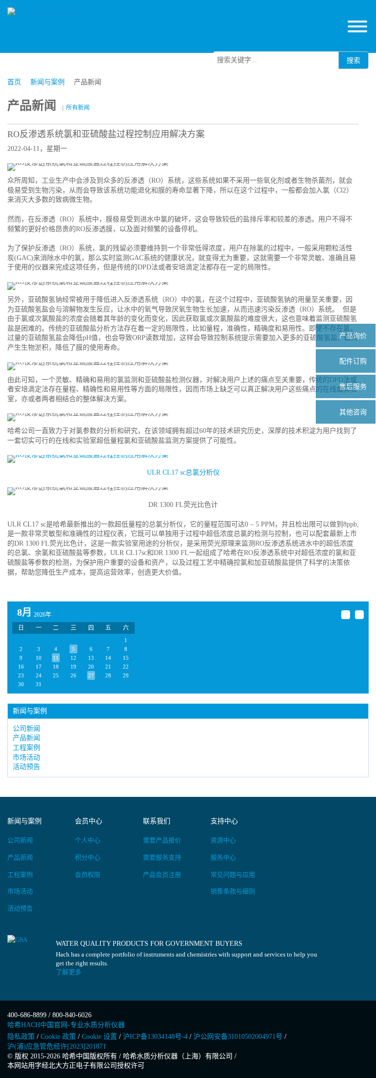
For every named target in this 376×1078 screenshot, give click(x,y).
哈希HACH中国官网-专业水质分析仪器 (66, 1025)
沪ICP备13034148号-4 (155, 1036)
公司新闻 (26, 728)
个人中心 (87, 840)
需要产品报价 (162, 840)
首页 (14, 82)
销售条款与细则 (233, 891)
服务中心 (223, 857)
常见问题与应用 (233, 874)
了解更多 (68, 972)
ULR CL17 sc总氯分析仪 (183, 472)
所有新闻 (78, 107)
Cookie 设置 (99, 1036)
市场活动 (26, 757)
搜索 (353, 60)
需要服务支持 (162, 857)
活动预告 (26, 766)
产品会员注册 (162, 874)
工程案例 (26, 747)
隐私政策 (21, 1036)
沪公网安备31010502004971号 (237, 1036)
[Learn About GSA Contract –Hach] (31, 959)
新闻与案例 (47, 82)
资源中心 (223, 840)
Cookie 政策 (58, 1036)
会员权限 (87, 874)
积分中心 (87, 857)
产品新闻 (26, 738)
